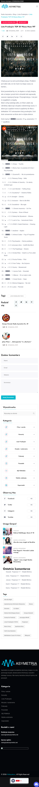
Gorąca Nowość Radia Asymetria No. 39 (15, 324)
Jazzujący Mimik (24, 617)
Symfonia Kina (19, 626)
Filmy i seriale (5, 691)
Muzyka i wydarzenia (19, 540)
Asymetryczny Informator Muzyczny (14, 604)
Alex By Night (8, 599)
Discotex (6, 608)
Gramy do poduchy (9, 617)
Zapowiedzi (5, 721)
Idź (31, 499)
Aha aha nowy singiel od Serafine (24, 542)
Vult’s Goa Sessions (10, 631)
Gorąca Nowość (28, 613)
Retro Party (7, 626)
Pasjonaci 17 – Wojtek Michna (22, 572)
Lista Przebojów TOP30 (16, 296)
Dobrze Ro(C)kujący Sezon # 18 (23, 533)
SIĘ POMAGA (5, 713)
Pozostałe (4, 710)
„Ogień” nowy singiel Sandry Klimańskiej (22, 561)
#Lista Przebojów (9, 22)
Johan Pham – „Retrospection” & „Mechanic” (16, 342)
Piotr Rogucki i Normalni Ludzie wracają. (23, 551)
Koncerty (4, 695)
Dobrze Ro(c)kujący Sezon (12, 613)
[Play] (13, 780)
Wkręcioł (27, 635)
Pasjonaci (25, 622)
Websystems (11, 774)
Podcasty (16, 530)
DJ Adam (16, 608)
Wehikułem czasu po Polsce (12, 635)
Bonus (31, 604)
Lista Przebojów (6, 699)
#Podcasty (22, 22)
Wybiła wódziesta (7, 717)
